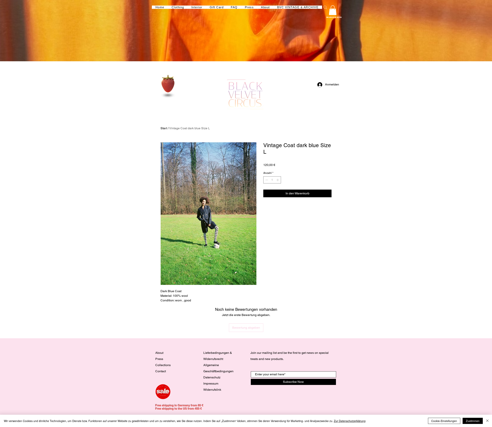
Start (163, 128)
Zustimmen (473, 421)
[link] (333, 10)
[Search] (325, 7)
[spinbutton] (272, 180)
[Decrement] (266, 180)
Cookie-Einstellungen (444, 421)
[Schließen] (487, 421)
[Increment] (278, 180)
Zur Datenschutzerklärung (350, 421)
